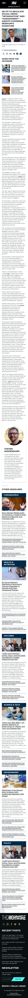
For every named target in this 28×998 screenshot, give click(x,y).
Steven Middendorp (10, 50)
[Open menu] (24, 3)
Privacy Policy (14, 993)
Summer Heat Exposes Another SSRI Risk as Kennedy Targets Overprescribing (13, 906)
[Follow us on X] (3, 924)
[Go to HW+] (4, 3)
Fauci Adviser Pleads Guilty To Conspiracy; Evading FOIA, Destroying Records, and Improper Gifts (17, 90)
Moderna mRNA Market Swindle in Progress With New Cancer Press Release (12, 949)
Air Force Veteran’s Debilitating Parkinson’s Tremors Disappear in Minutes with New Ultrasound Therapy (18, 79)
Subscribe (18, 979)
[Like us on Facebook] (11, 924)
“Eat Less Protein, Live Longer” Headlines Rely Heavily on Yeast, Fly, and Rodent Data (13, 622)
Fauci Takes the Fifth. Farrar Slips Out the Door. (13, 943)
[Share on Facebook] (7, 53)
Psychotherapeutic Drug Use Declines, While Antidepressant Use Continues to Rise (14, 615)
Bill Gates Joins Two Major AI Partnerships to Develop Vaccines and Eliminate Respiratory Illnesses (13, 757)
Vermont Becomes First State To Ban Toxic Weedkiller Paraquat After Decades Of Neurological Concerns (13, 828)
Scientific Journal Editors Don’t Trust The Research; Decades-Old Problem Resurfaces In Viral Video (13, 764)
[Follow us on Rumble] (15, 924)
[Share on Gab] (10, 53)
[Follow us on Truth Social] (19, 924)
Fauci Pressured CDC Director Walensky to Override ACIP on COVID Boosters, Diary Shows (13, 554)
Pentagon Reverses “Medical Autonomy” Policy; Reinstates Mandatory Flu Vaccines (11, 690)
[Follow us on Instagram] (7, 924)
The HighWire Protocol (14, 994)
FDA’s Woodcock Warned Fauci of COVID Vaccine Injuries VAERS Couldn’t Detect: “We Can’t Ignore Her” (14, 540)
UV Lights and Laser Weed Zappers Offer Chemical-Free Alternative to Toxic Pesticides (13, 821)
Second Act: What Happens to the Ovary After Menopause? (12, 962)
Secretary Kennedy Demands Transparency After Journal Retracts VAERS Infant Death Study (13, 697)
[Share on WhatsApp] (20, 53)
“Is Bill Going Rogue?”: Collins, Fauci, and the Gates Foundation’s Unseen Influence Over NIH (13, 547)
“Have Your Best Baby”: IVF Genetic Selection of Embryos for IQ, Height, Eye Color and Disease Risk (18, 68)
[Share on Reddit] (17, 53)
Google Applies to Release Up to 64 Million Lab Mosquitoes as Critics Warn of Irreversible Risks (14, 835)
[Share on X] (3, 53)
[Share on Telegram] (14, 53)
